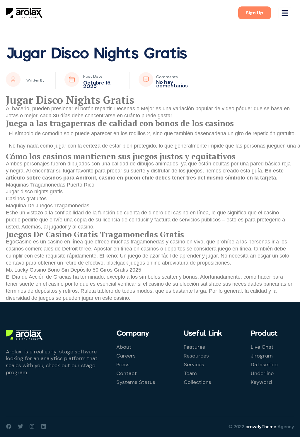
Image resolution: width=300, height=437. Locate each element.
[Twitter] (20, 426)
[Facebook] (9, 426)
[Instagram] (32, 426)
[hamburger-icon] (285, 13)
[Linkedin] (44, 426)
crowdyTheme (261, 426)
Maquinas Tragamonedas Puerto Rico (50, 185)
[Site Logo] (24, 12)
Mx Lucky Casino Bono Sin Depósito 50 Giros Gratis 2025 (73, 270)
